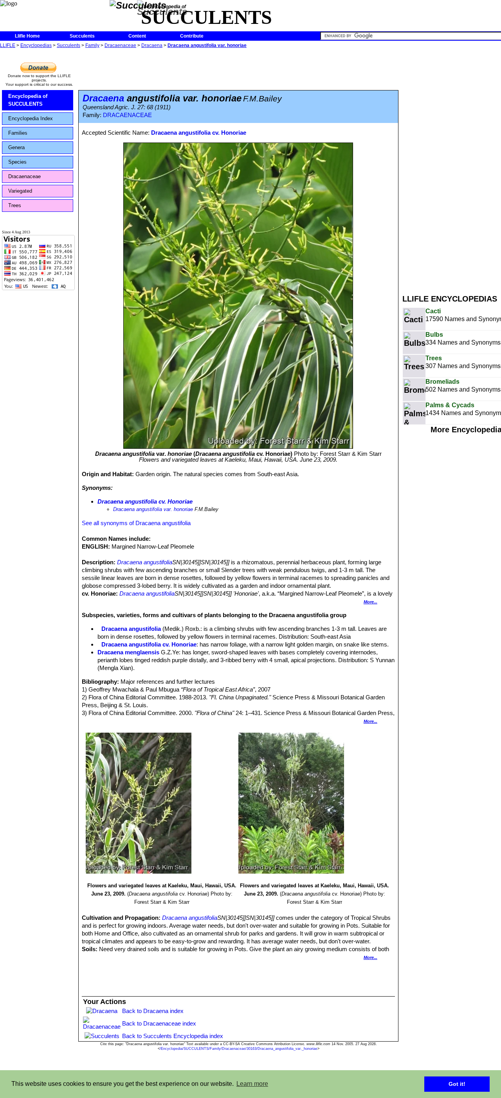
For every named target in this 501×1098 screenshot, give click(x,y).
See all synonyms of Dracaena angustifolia (136, 523)
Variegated (20, 191)
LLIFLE (7, 45)
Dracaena (151, 45)
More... (370, 602)
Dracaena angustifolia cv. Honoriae (198, 132)
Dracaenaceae (120, 45)
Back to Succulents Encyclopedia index (172, 1036)
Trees (14, 205)
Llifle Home (27, 36)
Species (17, 162)
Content (137, 36)
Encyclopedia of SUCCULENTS (27, 100)
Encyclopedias (36, 45)
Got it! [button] (457, 1084)
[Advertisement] (451, 167)
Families (17, 133)
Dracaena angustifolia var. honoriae (207, 45)
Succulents (82, 36)
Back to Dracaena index (153, 1011)
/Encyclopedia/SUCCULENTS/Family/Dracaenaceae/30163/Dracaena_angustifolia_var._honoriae (238, 1049)
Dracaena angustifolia (144, 562)
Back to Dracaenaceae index (159, 1023)
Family (92, 45)
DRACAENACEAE (127, 115)
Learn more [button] (252, 1083)
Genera (16, 147)
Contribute (192, 36)
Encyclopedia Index (30, 118)
